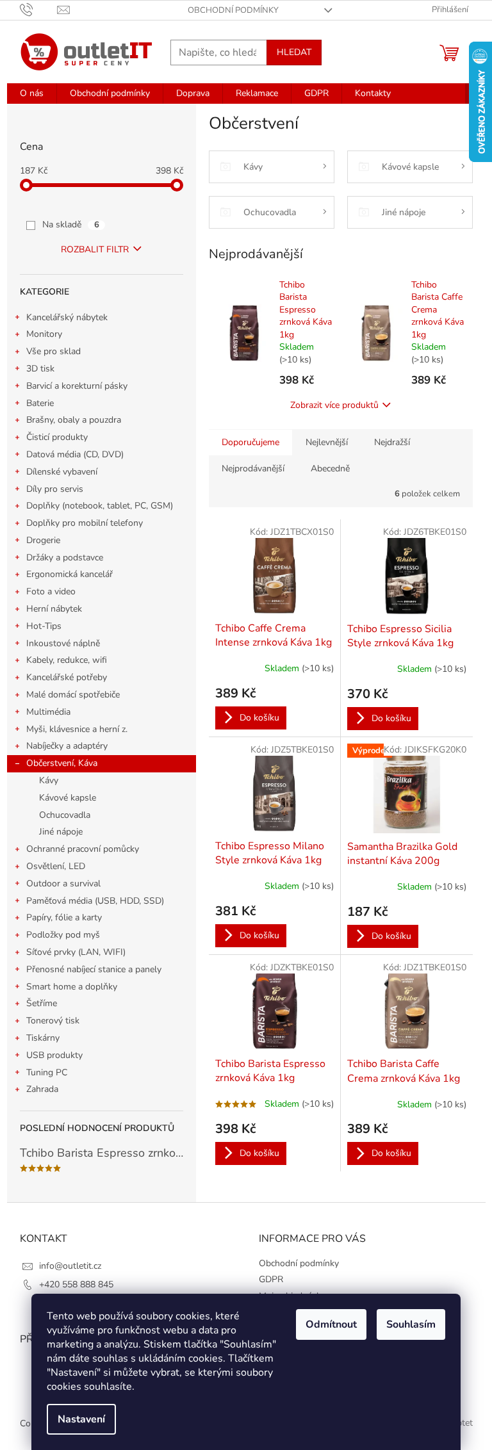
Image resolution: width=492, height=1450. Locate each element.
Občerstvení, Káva (61, 763)
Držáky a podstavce (64, 557)
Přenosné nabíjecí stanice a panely (93, 969)
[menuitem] (31, 93)
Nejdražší (392, 442)
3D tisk (40, 368)
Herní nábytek (54, 609)
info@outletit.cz (70, 1266)
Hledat (294, 52)
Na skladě (70, 224)
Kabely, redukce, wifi (66, 660)
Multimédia (48, 712)
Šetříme (41, 1003)
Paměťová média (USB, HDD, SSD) (95, 901)
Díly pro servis (54, 489)
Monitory (44, 334)
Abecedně (330, 468)
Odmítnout (331, 1324)
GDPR (271, 1279)
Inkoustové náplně (63, 643)
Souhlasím (411, 1324)
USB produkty (54, 1055)
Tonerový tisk (52, 1020)
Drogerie (43, 540)
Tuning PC (46, 1072)
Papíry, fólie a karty (64, 917)
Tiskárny (43, 1038)
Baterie (40, 403)
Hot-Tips (44, 626)
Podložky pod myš (63, 935)
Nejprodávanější (253, 468)
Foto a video (51, 591)
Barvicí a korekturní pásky (76, 386)
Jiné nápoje (61, 832)
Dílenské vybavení (61, 472)
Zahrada (42, 1089)
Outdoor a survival (63, 883)
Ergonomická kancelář (69, 574)
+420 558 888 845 (76, 1284)
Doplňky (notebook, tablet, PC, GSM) (99, 506)
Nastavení (81, 1419)
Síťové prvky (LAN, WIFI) (76, 952)
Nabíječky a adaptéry (67, 746)
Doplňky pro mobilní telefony (84, 523)
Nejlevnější (327, 442)
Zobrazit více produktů (334, 405)
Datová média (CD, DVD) (75, 454)
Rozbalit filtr (95, 249)
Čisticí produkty (57, 437)
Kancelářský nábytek (67, 317)
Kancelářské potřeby (66, 677)
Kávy (48, 780)
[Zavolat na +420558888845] (39, 9)
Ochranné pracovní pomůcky (82, 849)
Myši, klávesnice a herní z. (76, 729)
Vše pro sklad (53, 351)
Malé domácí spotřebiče (73, 694)
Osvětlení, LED (55, 866)
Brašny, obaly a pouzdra (73, 420)
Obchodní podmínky (233, 10)
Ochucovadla (64, 815)
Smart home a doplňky (71, 987)
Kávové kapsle (67, 798)
